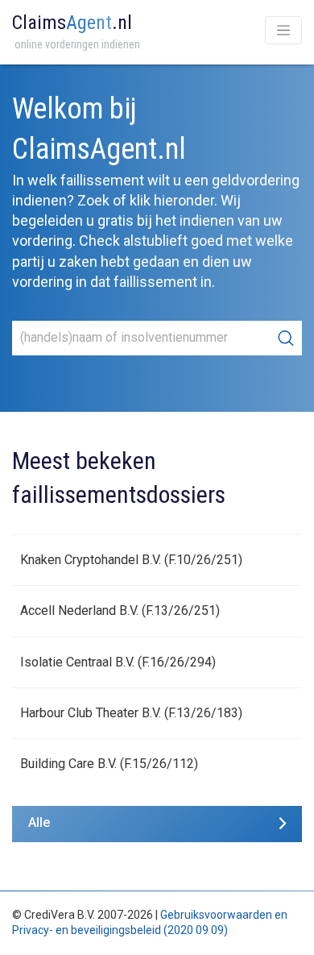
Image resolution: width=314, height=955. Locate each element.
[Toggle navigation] (283, 30)
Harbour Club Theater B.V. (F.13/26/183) (131, 712)
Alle (39, 822)
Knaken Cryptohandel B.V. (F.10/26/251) (131, 559)
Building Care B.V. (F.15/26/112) (109, 763)
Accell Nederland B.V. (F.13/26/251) (120, 610)
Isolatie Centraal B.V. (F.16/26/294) (118, 662)
